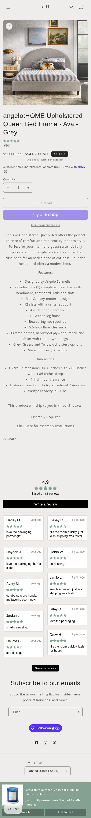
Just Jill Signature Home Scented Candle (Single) (53, 802)
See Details (22, 812)
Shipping (31, 159)
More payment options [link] (45, 225)
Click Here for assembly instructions (45, 426)
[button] (8, 6)
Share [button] (11, 439)
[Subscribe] (77, 712)
